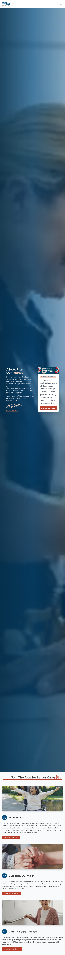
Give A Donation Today (48, 408)
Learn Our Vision (10, 893)
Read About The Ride (12, 410)
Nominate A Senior (10, 949)
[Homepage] (6, 3)
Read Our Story (9, 837)
